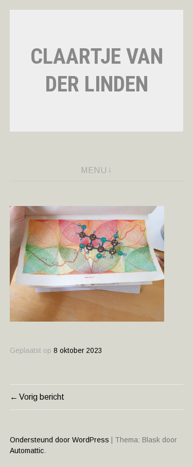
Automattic (27, 450)
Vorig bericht (41, 397)
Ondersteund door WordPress (59, 440)
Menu (94, 170)
